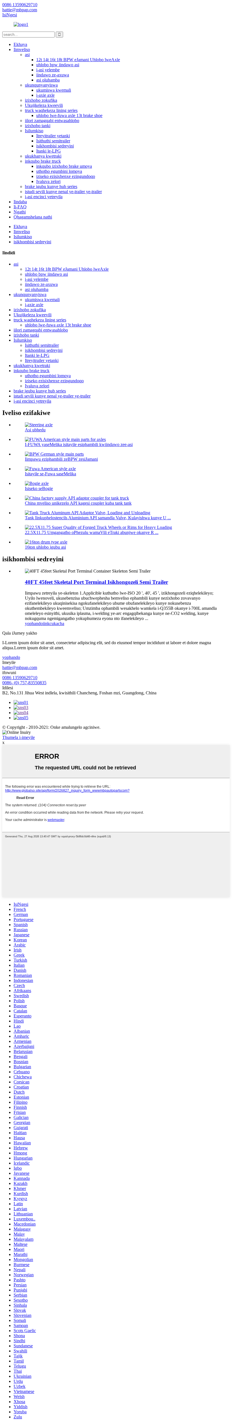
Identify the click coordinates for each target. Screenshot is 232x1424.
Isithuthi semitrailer (53, 140)
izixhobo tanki (37, 125)
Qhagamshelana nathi (33, 217)
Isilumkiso (34, 130)
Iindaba (20, 201)
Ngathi (20, 211)
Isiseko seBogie (39, 488)
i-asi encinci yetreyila (44, 196)
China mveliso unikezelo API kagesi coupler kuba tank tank (78, 503)
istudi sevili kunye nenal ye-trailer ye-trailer (63, 191)
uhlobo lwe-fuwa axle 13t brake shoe (69, 115)
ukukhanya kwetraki (43, 156)
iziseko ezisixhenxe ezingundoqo (65, 176)
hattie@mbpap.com (19, 667)
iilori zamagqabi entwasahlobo (52, 120)
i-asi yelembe (48, 69)
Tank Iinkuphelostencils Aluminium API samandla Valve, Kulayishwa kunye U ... (98, 517)
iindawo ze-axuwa (52, 74)
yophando (34, 623)
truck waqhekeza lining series (51, 110)
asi (27, 54)
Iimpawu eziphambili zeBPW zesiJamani (61, 459)
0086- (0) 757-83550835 (24, 682)
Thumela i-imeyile (18, 737)
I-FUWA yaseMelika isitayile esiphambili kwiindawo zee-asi (79, 444)
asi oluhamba (48, 80)
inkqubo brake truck (43, 161)
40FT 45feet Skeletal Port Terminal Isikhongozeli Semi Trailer (96, 582)
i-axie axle (45, 95)
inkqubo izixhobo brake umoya (64, 166)
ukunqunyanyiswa (41, 85)
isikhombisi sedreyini (55, 145)
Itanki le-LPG (48, 151)
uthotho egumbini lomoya (59, 171)
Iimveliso (22, 49)
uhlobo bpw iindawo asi (57, 64)
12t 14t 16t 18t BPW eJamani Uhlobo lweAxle (78, 59)
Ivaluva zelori (48, 181)
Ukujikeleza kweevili (44, 105)
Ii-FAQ (20, 206)
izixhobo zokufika (41, 100)
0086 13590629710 (19, 677)
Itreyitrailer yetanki (53, 135)
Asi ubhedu (35, 429)
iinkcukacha (53, 623)
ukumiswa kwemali (53, 90)
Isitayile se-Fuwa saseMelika (50, 473)
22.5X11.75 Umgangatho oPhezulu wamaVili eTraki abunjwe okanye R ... (91, 532)
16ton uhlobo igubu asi (45, 547)
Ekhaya (20, 44)
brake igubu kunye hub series (51, 186)
